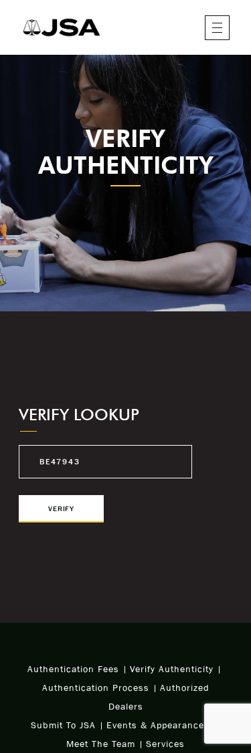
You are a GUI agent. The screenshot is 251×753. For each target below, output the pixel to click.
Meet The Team (100, 743)
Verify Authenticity (172, 668)
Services (165, 743)
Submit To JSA (63, 725)
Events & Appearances (158, 725)
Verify (61, 508)
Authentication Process (95, 687)
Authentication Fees (73, 668)
